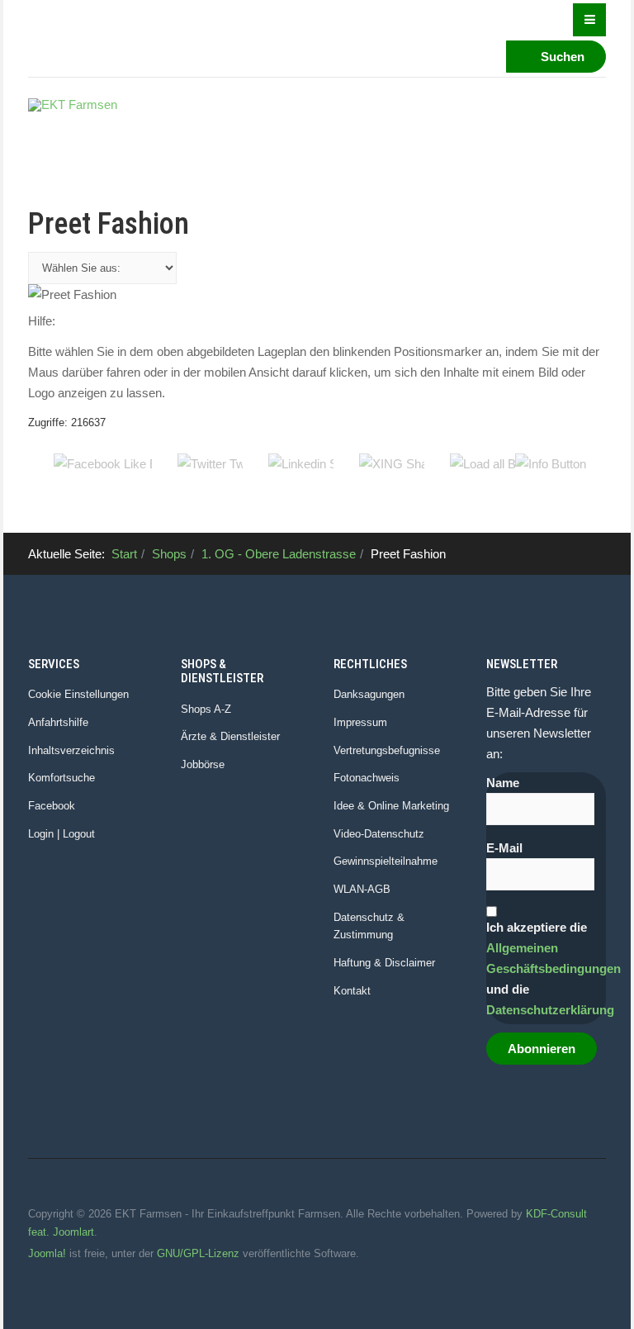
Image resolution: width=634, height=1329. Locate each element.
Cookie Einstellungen (78, 694)
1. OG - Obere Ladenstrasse (278, 554)
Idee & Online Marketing (391, 806)
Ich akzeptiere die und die (546, 968)
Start (124, 554)
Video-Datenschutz (379, 834)
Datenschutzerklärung (550, 1010)
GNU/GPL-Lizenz (198, 1253)
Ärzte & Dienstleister (230, 736)
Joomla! (47, 1253)
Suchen (560, 57)
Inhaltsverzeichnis (71, 750)
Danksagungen (369, 694)
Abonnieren (541, 1049)
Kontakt (352, 991)
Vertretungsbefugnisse (387, 750)
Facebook (51, 806)
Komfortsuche (61, 777)
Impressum (360, 722)
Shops (169, 554)
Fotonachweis (367, 777)
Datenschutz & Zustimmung (369, 926)
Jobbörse (203, 764)
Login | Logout (61, 834)
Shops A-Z (206, 709)
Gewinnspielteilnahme (386, 861)
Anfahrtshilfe (58, 722)
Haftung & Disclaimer (384, 962)
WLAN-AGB (362, 889)
